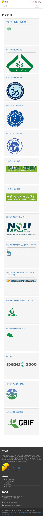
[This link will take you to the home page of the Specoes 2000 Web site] (21, 364)
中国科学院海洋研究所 (14, 133)
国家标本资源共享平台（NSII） (17, 217)
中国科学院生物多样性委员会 (16, 22)
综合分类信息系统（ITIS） (15, 384)
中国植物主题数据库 (13, 161)
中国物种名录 (10, 479)
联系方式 (8, 485)
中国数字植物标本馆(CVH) (15, 328)
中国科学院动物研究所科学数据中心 (17, 513)
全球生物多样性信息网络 (14, 412)
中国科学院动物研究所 (14, 77)
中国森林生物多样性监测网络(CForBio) (19, 300)
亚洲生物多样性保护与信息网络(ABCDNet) (21, 245)
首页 (5, 5)
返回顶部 (8, 486)
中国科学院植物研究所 (14, 50)
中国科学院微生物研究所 (14, 105)
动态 (7, 483)
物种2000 (9, 356)
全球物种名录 (10, 481)
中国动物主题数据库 (13, 189)
